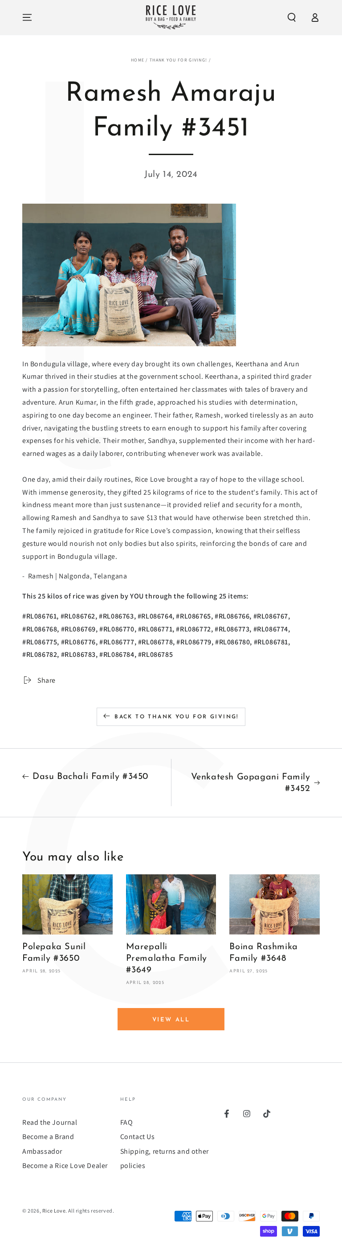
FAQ (126, 1122)
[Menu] (27, 17)
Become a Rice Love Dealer (65, 1165)
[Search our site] (291, 17)
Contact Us (137, 1136)
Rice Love (53, 1210)
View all (171, 1020)
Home (137, 60)
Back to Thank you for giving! (176, 717)
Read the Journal (49, 1122)
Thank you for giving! (178, 60)
